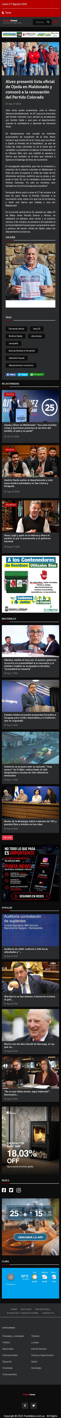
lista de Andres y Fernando (22, 350)
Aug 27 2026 (12, 1099)
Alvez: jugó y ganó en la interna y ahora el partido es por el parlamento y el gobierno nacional (27, 538)
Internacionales (10, 1355)
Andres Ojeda (15, 336)
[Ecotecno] (30, 34)
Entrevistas (42, 1309)
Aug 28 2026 (12, 956)
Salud (34, 1361)
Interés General (38, 1349)
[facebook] (11, 374)
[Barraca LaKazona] (30, 1140)
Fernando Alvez (16, 329)
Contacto (48, 1313)
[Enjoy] (30, 1226)
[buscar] (48, 22)
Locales (35, 1342)
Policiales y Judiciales (13, 1336)
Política (10, 394)
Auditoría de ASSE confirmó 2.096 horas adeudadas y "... (26, 951)
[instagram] (19, 1190)
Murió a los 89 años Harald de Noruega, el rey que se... (29, 1046)
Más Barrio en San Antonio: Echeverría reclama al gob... (29, 998)
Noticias (26, 1309)
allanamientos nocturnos (21, 365)
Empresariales (10, 1374)
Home (14, 1309)
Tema (8, 12)
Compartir (38, 374)
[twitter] (22, 374)
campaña (13, 343)
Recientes (10, 505)
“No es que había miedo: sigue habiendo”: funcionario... (27, 1093)
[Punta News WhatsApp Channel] (30, 873)
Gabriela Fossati (16, 358)
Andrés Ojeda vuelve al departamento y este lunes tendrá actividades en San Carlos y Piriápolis (28, 483)
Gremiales (36, 1368)
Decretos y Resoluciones (22, 1313)
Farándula (8, 1368)
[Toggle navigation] (55, 22)
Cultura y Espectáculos (42, 1355)
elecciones (36, 336)
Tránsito (35, 1336)
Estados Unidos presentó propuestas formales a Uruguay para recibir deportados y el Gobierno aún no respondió (30, 717)
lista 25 (36, 329)
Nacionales (8, 1349)
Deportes (7, 1361)
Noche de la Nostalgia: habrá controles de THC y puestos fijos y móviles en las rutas (30, 823)
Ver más (7, 837)
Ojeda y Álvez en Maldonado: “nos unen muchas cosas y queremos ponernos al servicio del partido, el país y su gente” (30, 427)
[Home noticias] (29, 1394)
